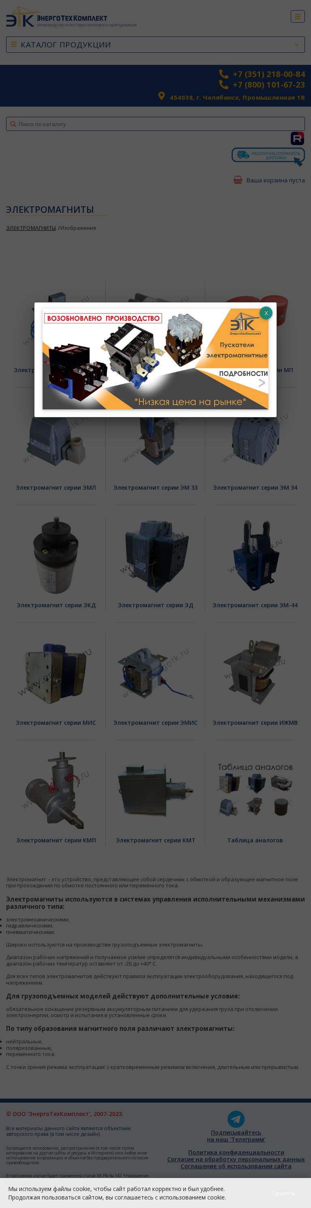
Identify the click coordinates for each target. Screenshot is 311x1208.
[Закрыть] (266, 312)
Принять (284, 1193)
